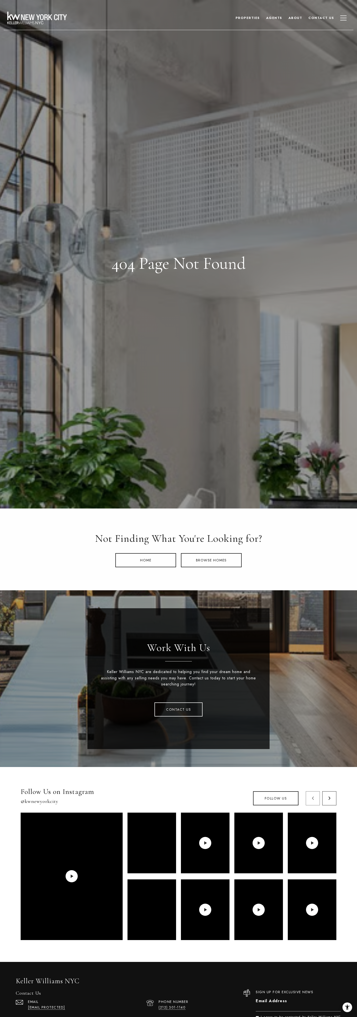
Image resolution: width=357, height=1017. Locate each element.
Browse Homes (211, 560)
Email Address (271, 1001)
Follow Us (276, 798)
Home (145, 560)
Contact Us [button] (178, 709)
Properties (248, 18)
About (295, 18)
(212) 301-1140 (172, 1007)
